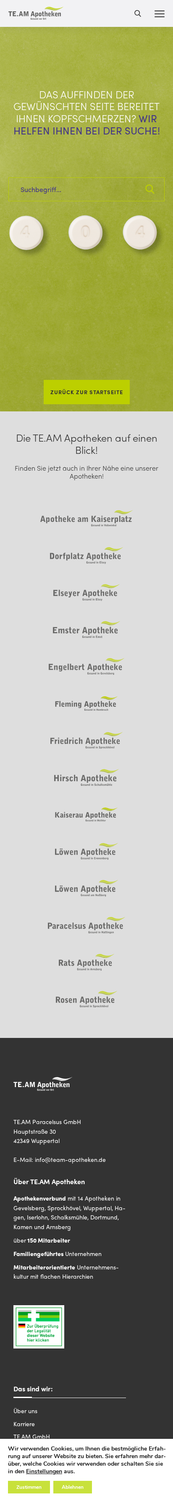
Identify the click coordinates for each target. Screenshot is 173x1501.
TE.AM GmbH (31, 1436)
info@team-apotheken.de (70, 1159)
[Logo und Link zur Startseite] (35, 13)
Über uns (25, 1410)
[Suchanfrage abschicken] (150, 189)
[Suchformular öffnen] (138, 13)
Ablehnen (73, 1487)
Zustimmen (29, 1487)
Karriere (24, 1423)
